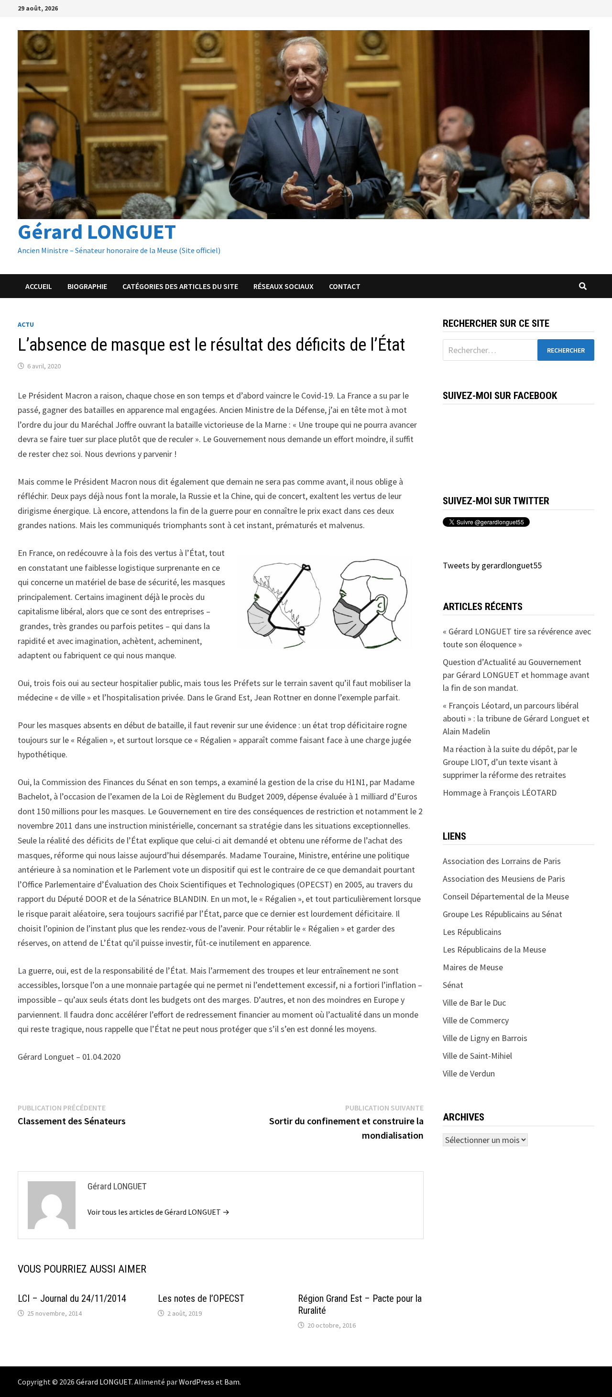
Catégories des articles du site (180, 286)
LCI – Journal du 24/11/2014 (72, 1298)
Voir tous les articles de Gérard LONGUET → (158, 1212)
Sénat (453, 984)
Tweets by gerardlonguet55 (492, 565)
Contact (345, 286)
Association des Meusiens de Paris (504, 878)
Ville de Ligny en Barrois (485, 1037)
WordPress (196, 1381)
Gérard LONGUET (97, 231)
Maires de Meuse (473, 967)
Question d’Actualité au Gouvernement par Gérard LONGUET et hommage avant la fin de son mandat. (516, 674)
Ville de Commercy (476, 1020)
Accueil (38, 286)
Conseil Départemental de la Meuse (506, 896)
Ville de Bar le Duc (474, 1002)
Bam (232, 1381)
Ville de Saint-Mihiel (477, 1055)
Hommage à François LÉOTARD (500, 792)
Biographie (87, 286)
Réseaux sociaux (283, 286)
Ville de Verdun (469, 1073)
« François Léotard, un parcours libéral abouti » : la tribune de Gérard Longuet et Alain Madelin (516, 718)
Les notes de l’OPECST (201, 1298)
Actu (26, 324)
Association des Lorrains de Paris (502, 860)
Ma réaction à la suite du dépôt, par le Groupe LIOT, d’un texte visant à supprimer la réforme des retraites (510, 761)
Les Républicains (472, 931)
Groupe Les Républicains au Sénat (502, 914)
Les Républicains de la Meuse (494, 949)
